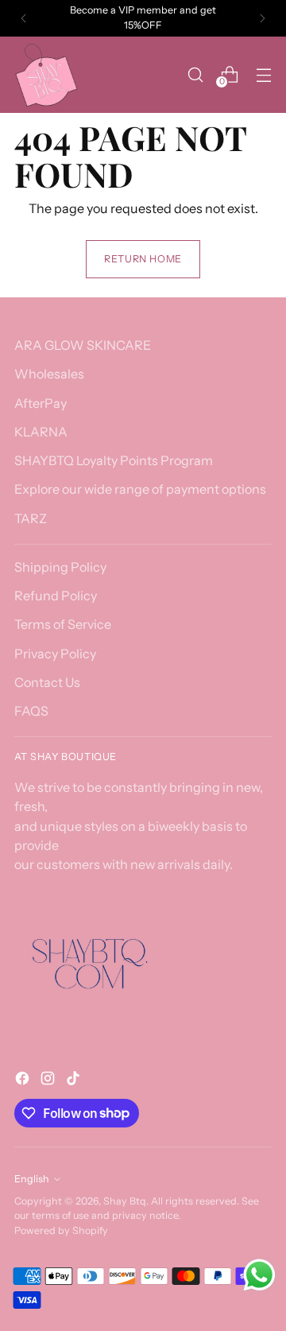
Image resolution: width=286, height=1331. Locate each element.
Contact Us (47, 682)
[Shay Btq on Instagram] (49, 1080)
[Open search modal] (195, 74)
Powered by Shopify (61, 1230)
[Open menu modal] (263, 74)
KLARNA (41, 432)
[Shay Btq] (46, 75)
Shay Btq (124, 1201)
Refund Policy (55, 595)
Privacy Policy (55, 654)
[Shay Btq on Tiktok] (74, 1080)
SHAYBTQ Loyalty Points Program (113, 460)
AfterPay (40, 403)
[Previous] (23, 18)
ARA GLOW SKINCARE (82, 345)
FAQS (31, 711)
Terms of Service (62, 624)
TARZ (30, 518)
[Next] (262, 18)
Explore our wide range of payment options (140, 489)
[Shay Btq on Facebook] (23, 1080)
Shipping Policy (60, 567)
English (31, 1179)
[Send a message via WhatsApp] (259, 1275)
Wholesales (49, 374)
